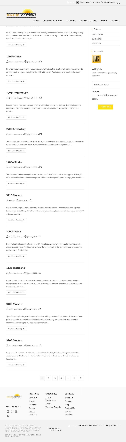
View (82, 2)
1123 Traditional (15, 267)
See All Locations (33, 412)
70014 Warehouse (17, 92)
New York (33, 404)
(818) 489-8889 (109, 2)
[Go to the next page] (80, 378)
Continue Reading (17, 44)
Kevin (11, 200)
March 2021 (96, 43)
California (33, 397)
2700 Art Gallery (15, 129)
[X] (12, 411)
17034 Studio (14, 162)
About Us (69, 397)
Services (68, 401)
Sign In (71, 2)
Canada (32, 408)
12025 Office (13, 56)
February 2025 (97, 34)
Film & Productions (51, 398)
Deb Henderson (15, 61)
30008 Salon (13, 231)
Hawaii (32, 401)
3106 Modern (14, 340)
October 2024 (97, 39)
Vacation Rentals (53, 407)
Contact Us (70, 408)
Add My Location (68, 412)
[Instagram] (16, 411)
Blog (118, 3)
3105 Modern (14, 304)
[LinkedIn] (8, 411)
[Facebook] (8, 416)
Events (48, 403)
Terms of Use (55, 430)
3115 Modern (14, 195)
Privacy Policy (54, 429)
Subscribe (106, 107)
